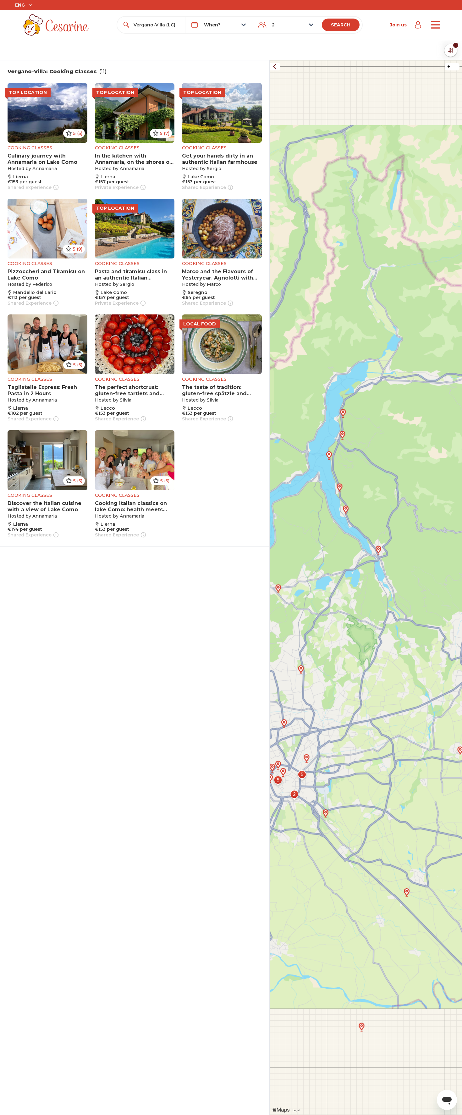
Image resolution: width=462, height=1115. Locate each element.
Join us (398, 25)
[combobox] (157, 25)
